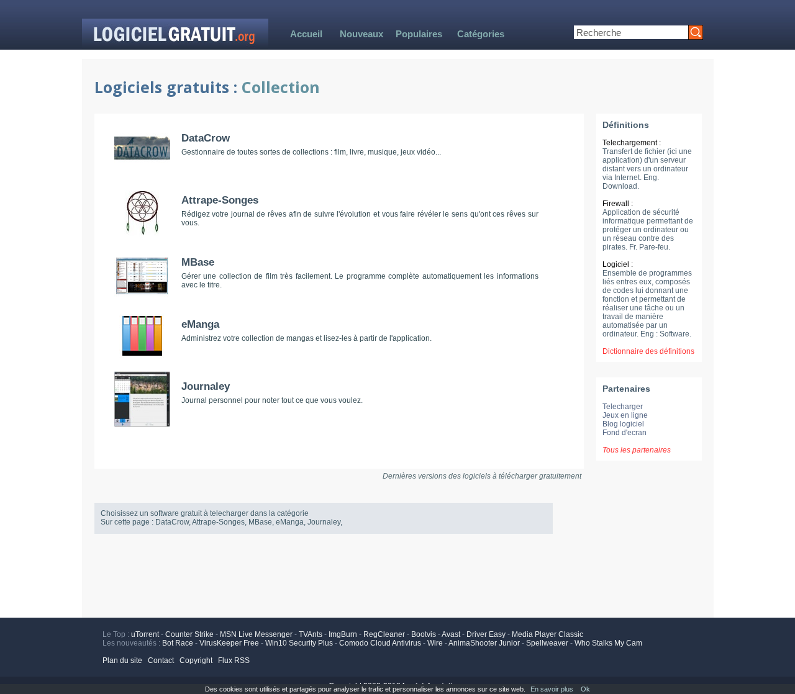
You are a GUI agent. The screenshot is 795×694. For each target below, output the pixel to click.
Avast (451, 634)
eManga (200, 324)
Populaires (419, 34)
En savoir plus (551, 689)
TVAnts (310, 634)
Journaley (205, 386)
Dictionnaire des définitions (648, 351)
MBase (197, 262)
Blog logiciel (623, 424)
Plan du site (122, 660)
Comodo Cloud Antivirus (380, 643)
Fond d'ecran (624, 432)
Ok (585, 689)
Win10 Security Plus (299, 643)
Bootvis (423, 634)
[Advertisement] (397, 574)
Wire (435, 643)
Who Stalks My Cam (608, 643)
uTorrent (145, 634)
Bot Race (177, 643)
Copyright (195, 660)
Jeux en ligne (625, 415)
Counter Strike (189, 634)
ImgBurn (343, 634)
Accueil (306, 34)
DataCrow (205, 138)
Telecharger (622, 406)
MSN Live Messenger (256, 634)
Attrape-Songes (219, 200)
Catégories (480, 34)
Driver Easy (486, 634)
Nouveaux (361, 34)
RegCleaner (384, 634)
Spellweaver (547, 643)
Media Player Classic (547, 634)
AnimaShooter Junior (484, 643)
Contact (161, 660)
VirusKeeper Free (229, 643)
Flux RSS (234, 660)
